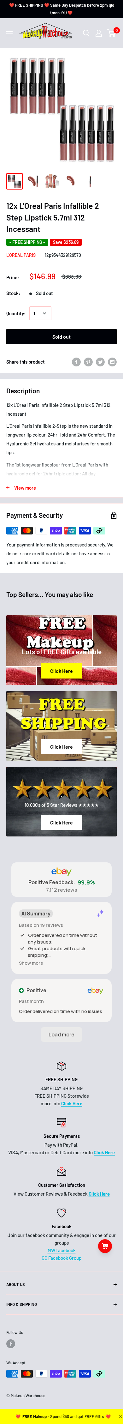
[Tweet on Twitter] (100, 361)
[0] (111, 33)
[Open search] (86, 33)
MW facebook (62, 1250)
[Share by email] (112, 361)
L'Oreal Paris (21, 255)
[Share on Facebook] (76, 361)
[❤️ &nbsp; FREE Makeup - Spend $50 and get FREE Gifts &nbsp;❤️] (63, 1416)
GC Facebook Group (61, 1258)
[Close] (120, 1416)
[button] (31, 963)
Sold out (61, 337)
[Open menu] (9, 33)
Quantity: (16, 313)
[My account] (99, 33)
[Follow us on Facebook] (10, 1343)
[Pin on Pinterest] (88, 361)
